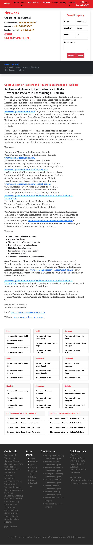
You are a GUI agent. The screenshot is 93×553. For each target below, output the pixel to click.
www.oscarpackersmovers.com (19, 158)
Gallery (55, 2)
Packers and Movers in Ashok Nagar (46, 344)
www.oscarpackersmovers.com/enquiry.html (26, 169)
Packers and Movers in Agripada (15, 406)
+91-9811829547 (82, 4)
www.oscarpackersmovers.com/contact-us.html (27, 184)
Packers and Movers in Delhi (17, 336)
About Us (23, 4)
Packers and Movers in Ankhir (73, 379)
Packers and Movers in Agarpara (73, 399)
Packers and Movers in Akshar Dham (44, 351)
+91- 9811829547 (27, 22)
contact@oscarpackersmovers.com (28, 312)
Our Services (33, 2)
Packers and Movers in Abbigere (44, 399)
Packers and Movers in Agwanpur (73, 364)
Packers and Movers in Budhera (73, 351)
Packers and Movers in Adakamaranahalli (44, 406)
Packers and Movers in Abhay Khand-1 (44, 371)
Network (46, 2)
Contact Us (71, 4)
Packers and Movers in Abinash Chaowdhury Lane (75, 392)
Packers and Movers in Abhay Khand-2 (44, 379)
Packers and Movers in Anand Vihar (44, 337)
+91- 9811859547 (23, 26)
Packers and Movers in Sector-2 (15, 379)
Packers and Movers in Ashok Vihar (75, 337)
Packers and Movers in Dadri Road (17, 364)
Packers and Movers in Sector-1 (15, 371)
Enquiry (63, 2)
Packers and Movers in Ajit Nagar (75, 371)
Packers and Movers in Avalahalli (44, 392)
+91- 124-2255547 (25, 29)
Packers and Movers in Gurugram (15, 342)
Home (16, 2)
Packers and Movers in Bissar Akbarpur (75, 344)
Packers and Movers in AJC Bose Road (75, 406)
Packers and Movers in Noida (17, 348)
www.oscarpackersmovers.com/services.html (50, 220)
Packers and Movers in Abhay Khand (44, 364)
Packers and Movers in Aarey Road (17, 392)
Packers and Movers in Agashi (15, 399)
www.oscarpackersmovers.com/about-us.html (52, 270)
